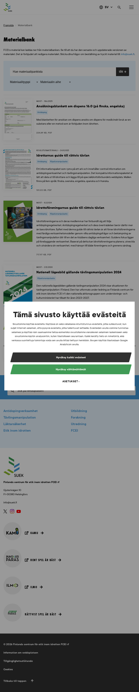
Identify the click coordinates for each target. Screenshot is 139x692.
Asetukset (70, 381)
